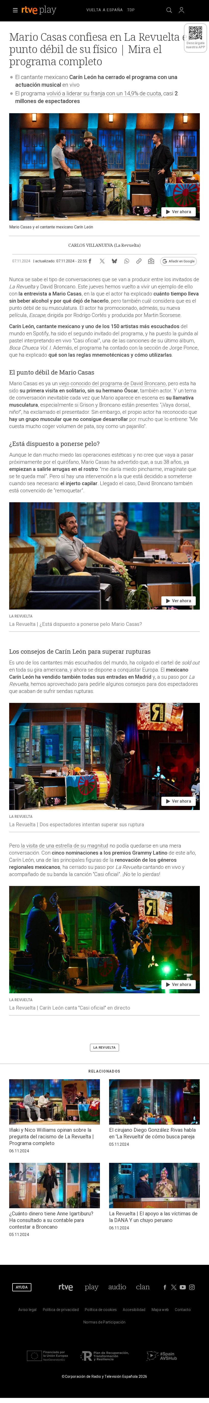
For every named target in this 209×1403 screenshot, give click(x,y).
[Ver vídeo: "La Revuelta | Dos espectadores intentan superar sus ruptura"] (104, 767)
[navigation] (110, 9)
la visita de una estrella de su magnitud (64, 846)
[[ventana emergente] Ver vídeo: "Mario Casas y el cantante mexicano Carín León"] (104, 171)
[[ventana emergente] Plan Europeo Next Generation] (47, 1362)
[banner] (45, 10)
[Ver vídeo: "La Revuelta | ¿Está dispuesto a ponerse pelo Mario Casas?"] (104, 567)
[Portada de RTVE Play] (39, 10)
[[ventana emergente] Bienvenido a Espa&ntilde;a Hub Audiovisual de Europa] (161, 1362)
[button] (15, 10)
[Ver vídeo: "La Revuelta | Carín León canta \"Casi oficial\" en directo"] (104, 950)
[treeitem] (104, 10)
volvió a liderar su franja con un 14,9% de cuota (104, 93)
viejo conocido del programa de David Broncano (112, 383)
